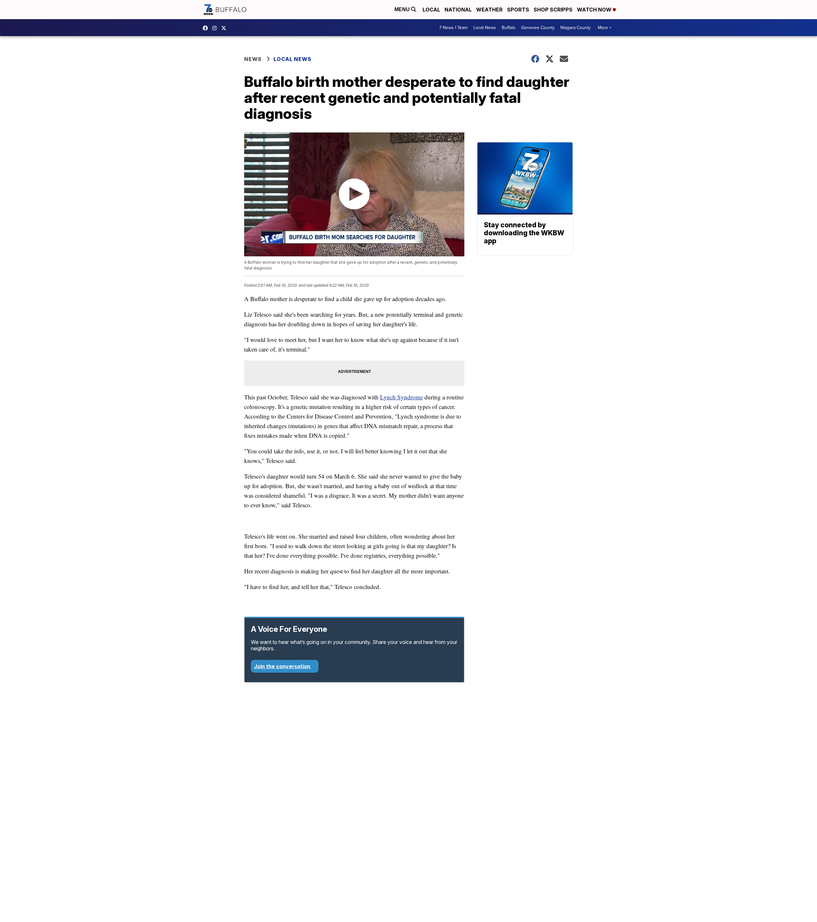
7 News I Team (453, 27)
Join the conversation (282, 666)
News (253, 59)
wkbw (216, 28)
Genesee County (538, 27)
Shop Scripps (553, 9)
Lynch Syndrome (401, 397)
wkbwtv (207, 28)
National (458, 9)
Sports (518, 9)
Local (431, 9)
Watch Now (595, 9)
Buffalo (508, 27)
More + (604, 27)
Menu (402, 9)
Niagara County (575, 27)
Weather (489, 9)
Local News (484, 27)
